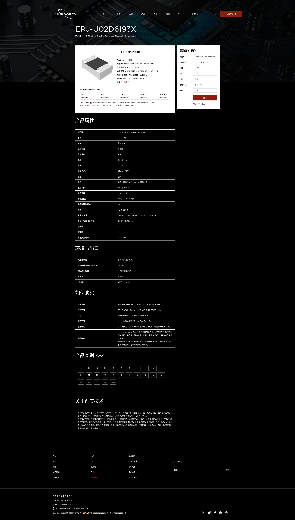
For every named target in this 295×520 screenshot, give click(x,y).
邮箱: (181, 90)
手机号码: (183, 85)
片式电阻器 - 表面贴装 (93, 36)
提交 (205, 98)
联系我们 (205, 104)
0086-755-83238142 (63, 501)
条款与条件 (132, 461)
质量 (131, 14)
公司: (181, 79)
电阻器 (78, 36)
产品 (143, 14)
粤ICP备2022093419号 (117, 513)
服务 (118, 14)
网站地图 (131, 472)
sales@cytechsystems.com (92, 105)
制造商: (182, 57)
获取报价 (230, 14)
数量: (181, 68)
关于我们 (56, 472)
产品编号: (183, 62)
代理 (168, 14)
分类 (92, 461)
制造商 (93, 467)
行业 (155, 14)
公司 (104, 14)
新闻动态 (56, 478)
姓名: (181, 74)
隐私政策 (131, 467)
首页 (54, 456)
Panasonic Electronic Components (120, 36)
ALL (113, 382)
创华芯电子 (132, 478)
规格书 (126, 82)
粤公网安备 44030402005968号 (96, 513)
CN (180, 14)
